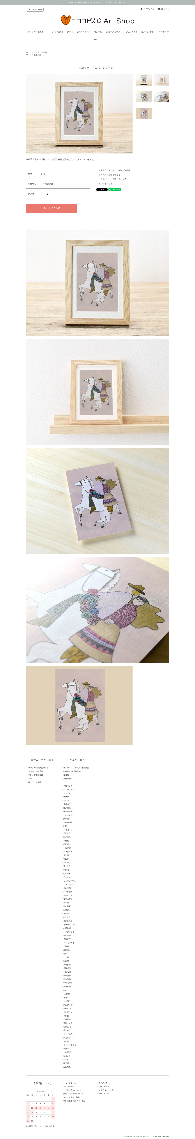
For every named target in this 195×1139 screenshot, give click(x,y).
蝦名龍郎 (67, 979)
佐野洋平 (67, 968)
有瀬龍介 (67, 994)
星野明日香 (68, 786)
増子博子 (67, 976)
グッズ (70, 32)
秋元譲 (66, 1063)
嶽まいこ (67, 1056)
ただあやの (68, 815)
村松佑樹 (67, 928)
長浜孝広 (67, 1049)
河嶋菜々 (67, 819)
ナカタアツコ (68, 1060)
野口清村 (67, 874)
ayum (65, 954)
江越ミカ (37, 55)
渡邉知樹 (67, 987)
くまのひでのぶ (69, 881)
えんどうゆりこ (69, 1012)
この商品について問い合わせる (112, 179)
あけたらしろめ (69, 924)
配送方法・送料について (73, 1094)
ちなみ (66, 800)
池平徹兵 (67, 914)
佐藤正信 (67, 1027)
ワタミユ (67, 782)
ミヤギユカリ (68, 1034)
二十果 (66, 957)
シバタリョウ (68, 932)
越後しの (67, 1008)
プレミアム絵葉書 (55, 32)
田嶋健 (66, 961)
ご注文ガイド (132, 32)
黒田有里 (67, 950)
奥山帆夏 (67, 906)
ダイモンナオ (68, 943)
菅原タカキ (68, 1023)
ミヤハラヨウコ (69, 1045)
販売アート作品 (83, 32)
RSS (100, 1094)
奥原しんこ (68, 921)
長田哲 (66, 1016)
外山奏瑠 (67, 888)
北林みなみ (68, 804)
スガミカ (67, 877)
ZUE (65, 826)
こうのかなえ (68, 884)
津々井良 (67, 866)
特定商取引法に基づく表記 (74, 1101)
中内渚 (66, 870)
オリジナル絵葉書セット (38, 768)
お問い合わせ (68, 1086)
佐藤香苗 (67, 939)
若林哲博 (67, 1019)
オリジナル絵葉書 (36, 32)
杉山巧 (66, 863)
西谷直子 (67, 1038)
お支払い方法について (72, 1090)
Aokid (65, 990)
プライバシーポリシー (107, 1090)
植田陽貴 (67, 844)
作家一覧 (98, 32)
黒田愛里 (67, 1067)
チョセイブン (68, 830)
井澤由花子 (68, 811)
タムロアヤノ (68, 790)
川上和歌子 (68, 892)
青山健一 (67, 1041)
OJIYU (66, 797)
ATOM (106, 1094)
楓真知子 (67, 775)
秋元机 (66, 841)
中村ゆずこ (68, 983)
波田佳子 (67, 833)
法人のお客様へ (148, 32)
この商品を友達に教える (109, 175)
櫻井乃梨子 (68, 899)
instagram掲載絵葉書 (72, 771)
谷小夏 (66, 903)
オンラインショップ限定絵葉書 (76, 768)
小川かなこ (68, 917)
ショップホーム (69, 1083)
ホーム (28, 52)
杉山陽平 (67, 935)
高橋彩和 (67, 779)
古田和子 (67, 859)
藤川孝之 (67, 1030)
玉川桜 (66, 855)
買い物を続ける (105, 183)
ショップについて (114, 32)
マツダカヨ (68, 793)
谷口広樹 (67, 972)
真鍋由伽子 (68, 822)
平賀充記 (67, 848)
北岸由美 (67, 808)
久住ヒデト (68, 895)
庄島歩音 (67, 965)
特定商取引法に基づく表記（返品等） (115, 170)
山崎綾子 (67, 910)
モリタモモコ (68, 852)
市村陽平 (67, 1052)
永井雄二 (67, 1001)
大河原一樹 (68, 1005)
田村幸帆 (67, 837)
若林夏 (66, 946)
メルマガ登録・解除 (71, 1097)
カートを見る (103, 1086)
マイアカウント (149, 9)
